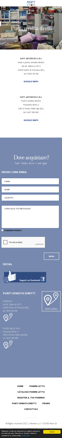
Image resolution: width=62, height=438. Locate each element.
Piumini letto (37, 386)
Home (20, 386)
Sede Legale (51, 308)
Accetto (52, 432)
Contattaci (31, 409)
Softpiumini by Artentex (31, 3)
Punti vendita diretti (31, 29)
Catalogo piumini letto (31, 392)
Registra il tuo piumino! (31, 397)
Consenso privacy (13, 230)
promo (46, 403)
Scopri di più (26, 435)
